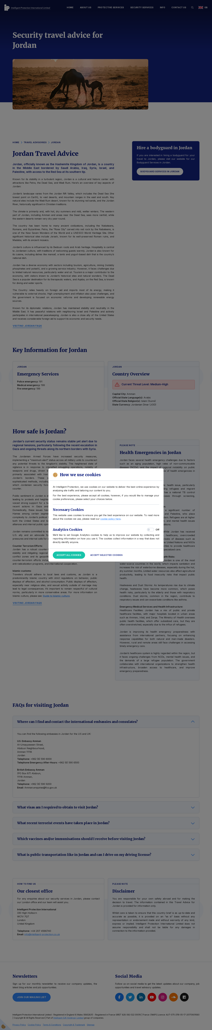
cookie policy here (110, 518)
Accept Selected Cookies (106, 555)
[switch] (150, 529)
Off (157, 529)
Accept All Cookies (69, 555)
